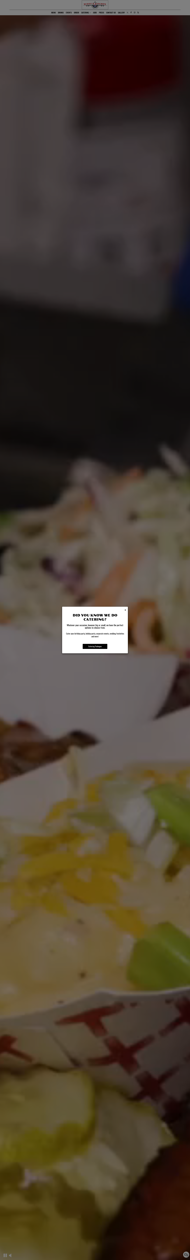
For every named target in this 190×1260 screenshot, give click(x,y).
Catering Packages (95, 646)
